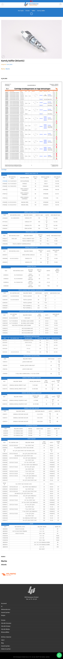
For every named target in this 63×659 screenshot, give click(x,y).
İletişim (3, 615)
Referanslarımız (5, 609)
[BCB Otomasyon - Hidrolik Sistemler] (31, 4)
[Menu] (2, 4)
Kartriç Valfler (41, 10)
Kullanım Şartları (6, 649)
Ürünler (28, 10)
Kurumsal (4, 603)
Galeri (2, 640)
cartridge (3, 169)
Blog (2, 643)
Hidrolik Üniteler (5, 626)
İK (1, 606)
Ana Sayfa (21, 10)
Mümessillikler (5, 632)
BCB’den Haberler (6, 637)
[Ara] (60, 4)
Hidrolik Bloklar (5, 629)
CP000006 (5, 181)
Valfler (33, 10)
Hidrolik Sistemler (6, 623)
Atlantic (8, 69)
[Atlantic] (9, 574)
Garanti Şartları (5, 612)
